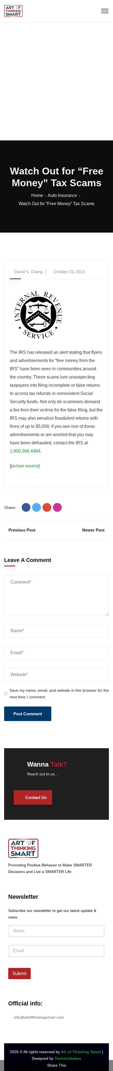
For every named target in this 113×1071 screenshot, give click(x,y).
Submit (19, 973)
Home (37, 195)
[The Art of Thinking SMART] (13, 10)
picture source (24, 466)
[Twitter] (36, 507)
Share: (10, 507)
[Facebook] (26, 507)
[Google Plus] (47, 507)
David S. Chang (28, 271)
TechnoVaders (68, 1058)
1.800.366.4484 (25, 451)
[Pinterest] (57, 507)
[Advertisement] (56, 81)
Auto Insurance (62, 195)
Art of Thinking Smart (81, 1052)
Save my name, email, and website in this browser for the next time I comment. (59, 693)
